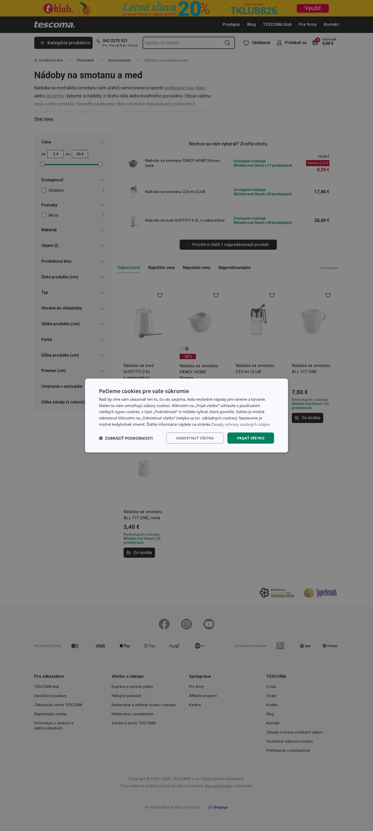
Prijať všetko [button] (250, 437)
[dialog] (186, 415)
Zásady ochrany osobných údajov (240, 424)
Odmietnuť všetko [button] (195, 437)
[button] (126, 438)
